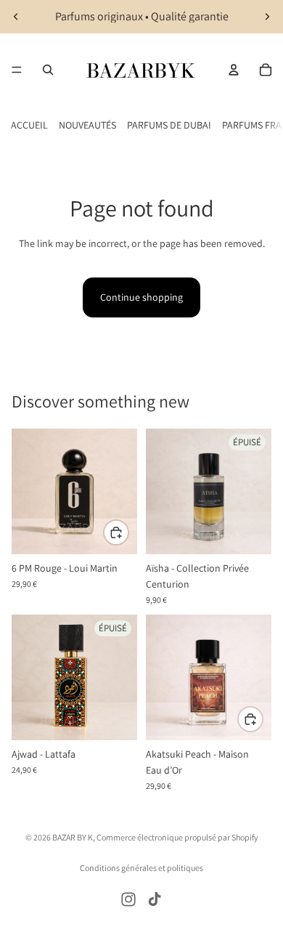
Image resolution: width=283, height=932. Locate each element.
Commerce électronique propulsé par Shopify (177, 837)
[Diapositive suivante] (267, 17)
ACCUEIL (29, 124)
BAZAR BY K (72, 837)
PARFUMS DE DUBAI (169, 124)
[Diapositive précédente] (16, 17)
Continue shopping (141, 297)
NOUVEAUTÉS (87, 124)
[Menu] (16, 69)
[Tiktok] (154, 899)
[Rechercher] (48, 70)
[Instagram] (128, 899)
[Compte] (234, 70)
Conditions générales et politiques (141, 867)
